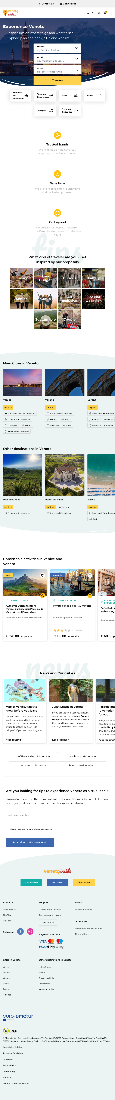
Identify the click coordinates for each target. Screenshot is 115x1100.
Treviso (6, 989)
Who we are (9, 909)
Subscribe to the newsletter (29, 842)
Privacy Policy (9, 1065)
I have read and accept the (31, 829)
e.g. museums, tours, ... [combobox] (50, 61)
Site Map (7, 1077)
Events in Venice (83, 909)
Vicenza (7, 994)
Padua (6, 983)
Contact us (48, 922)
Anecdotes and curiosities (88, 928)
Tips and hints (82, 934)
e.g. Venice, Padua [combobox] (48, 50)
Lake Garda (45, 967)
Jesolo (42, 972)
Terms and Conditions (13, 1053)
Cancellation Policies (50, 909)
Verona (6, 972)
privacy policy (45, 829)
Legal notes (8, 1059)
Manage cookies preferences (16, 1083)
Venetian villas (46, 989)
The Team (8, 915)
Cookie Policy (9, 1071)
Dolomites (44, 983)
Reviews (7, 920)
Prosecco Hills (46, 978)
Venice (6, 967)
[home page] (10, 13)
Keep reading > (14, 739)
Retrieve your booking (50, 915)
